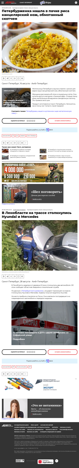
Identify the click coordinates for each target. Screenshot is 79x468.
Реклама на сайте (19, 429)
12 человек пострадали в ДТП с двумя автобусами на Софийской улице (40, 333)
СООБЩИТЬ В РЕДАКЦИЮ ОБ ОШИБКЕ (50, 431)
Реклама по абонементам (35, 429)
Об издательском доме (21, 425)
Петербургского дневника (32, 291)
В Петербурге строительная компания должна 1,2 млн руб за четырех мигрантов (60, 150)
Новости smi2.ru (8, 204)
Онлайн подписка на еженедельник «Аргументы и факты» (32, 427)
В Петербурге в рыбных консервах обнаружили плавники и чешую (20, 150)
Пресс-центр (34, 425)
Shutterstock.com (7, 74)
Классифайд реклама (66, 429)
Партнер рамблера (30, 460)
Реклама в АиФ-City (51, 429)
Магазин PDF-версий (46, 425)
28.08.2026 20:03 (7, 209)
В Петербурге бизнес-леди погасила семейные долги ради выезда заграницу (60, 156)
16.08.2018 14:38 (6, 8)
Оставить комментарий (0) (63, 120)
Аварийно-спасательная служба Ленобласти (15, 272)
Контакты (55, 427)
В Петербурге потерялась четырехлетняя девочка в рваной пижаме (22, 156)
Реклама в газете (65, 427)
